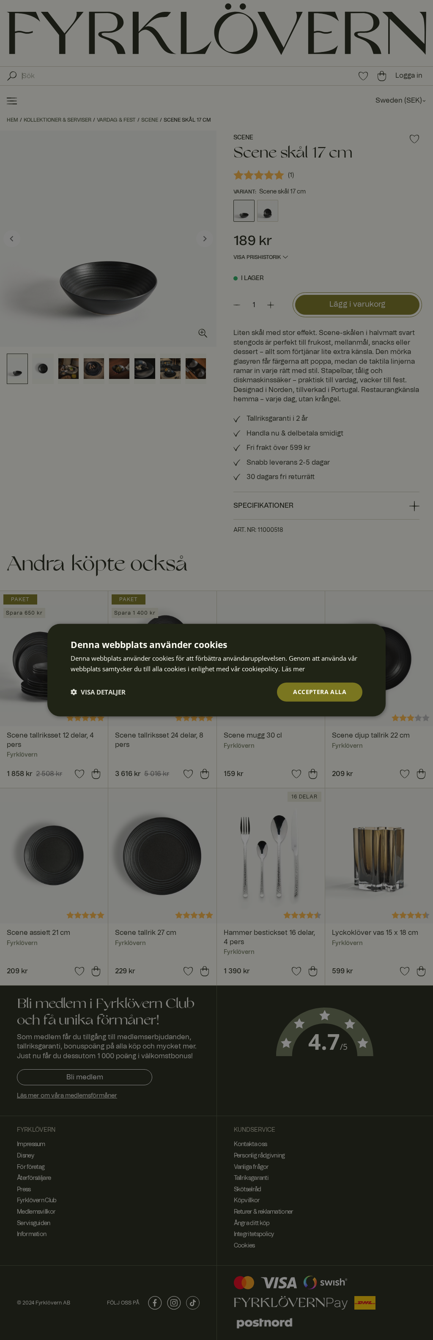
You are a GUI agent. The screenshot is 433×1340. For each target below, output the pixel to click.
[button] (98, 692)
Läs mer (293, 669)
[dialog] (216, 670)
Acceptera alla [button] (319, 692)
